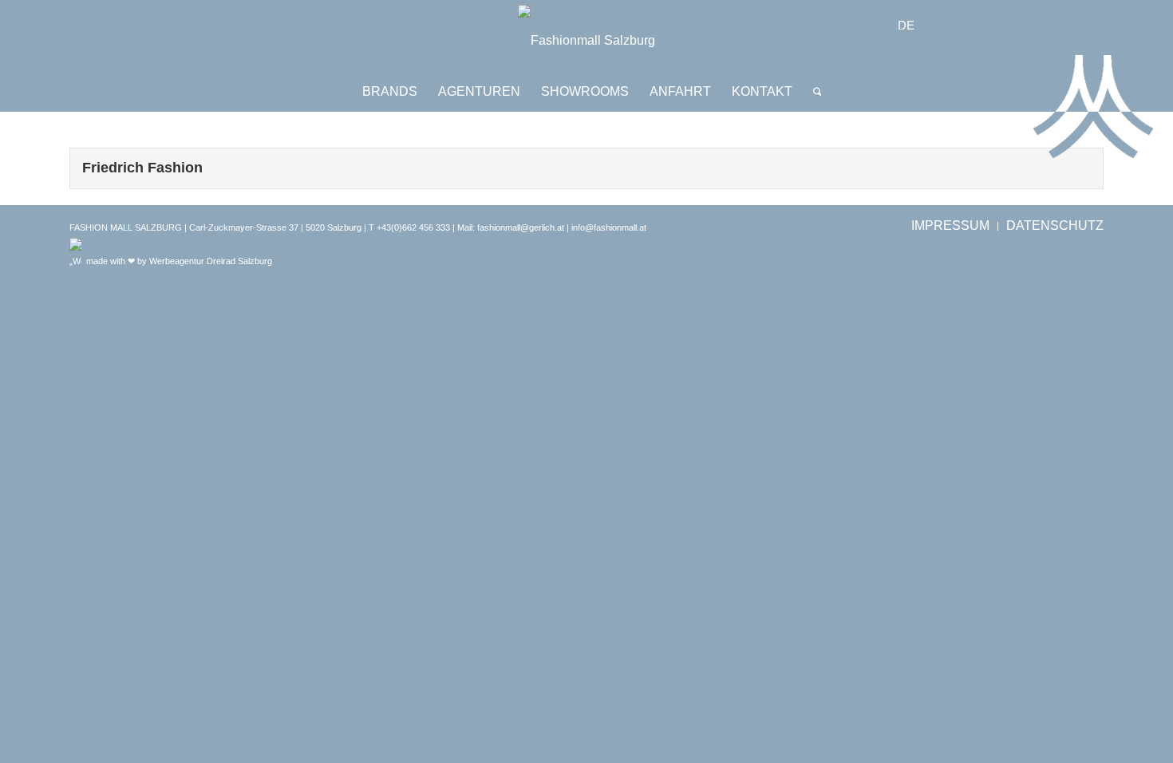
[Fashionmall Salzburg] (586, 41)
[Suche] (812, 92)
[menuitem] (390, 92)
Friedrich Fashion (142, 168)
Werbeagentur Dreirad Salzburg (210, 261)
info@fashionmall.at (608, 227)
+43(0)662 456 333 (413, 227)
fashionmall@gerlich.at (520, 227)
